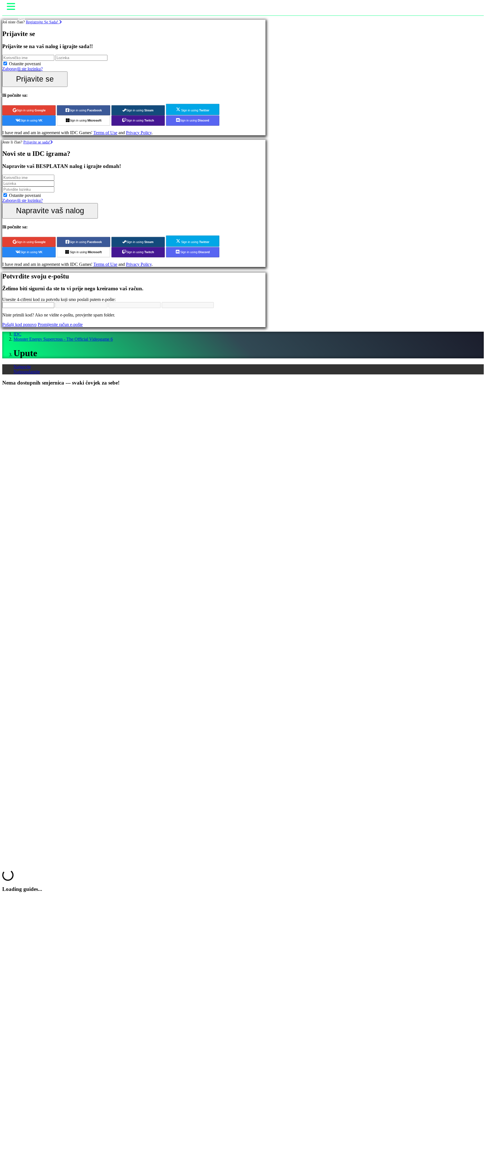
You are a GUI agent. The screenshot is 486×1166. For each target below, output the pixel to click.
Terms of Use (105, 132)
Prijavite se (35, 79)
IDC (17, 334)
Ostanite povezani (25, 63)
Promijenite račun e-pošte (60, 324)
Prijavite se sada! (36, 142)
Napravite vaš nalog (50, 210)
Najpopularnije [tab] (27, 371)
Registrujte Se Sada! (42, 22)
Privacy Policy (139, 132)
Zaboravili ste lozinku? (22, 68)
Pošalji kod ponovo (19, 324)
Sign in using (31, 110)
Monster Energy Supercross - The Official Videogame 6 (63, 339)
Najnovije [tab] (22, 366)
